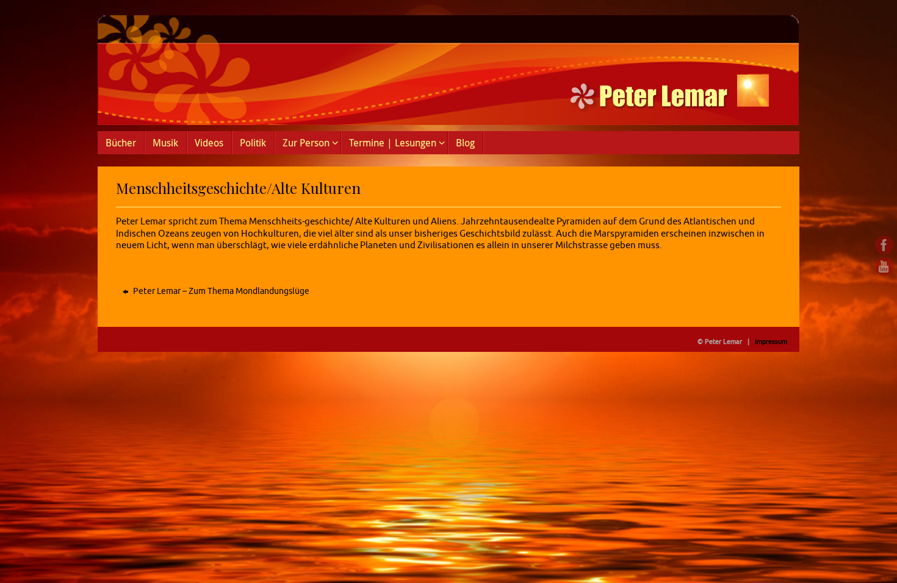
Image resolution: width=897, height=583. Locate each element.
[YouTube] (884, 266)
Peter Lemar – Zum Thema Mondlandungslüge (220, 291)
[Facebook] (884, 245)
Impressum (771, 341)
